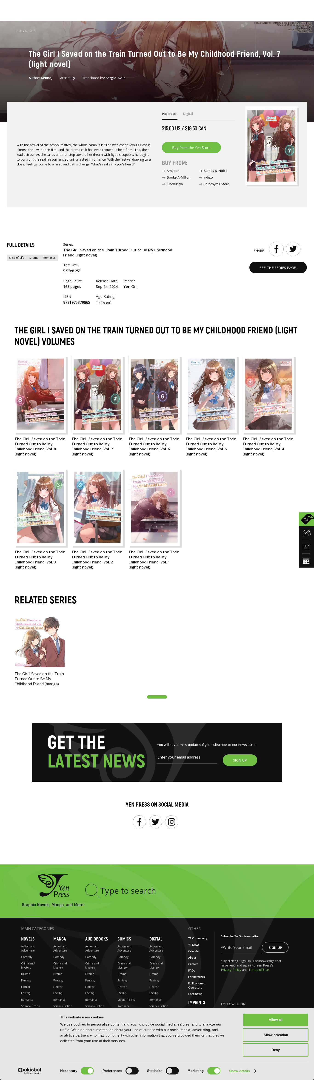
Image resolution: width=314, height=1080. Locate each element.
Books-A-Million (178, 177)
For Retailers (196, 977)
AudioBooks (96, 939)
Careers (193, 964)
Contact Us (195, 994)
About (192, 958)
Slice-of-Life (16, 258)
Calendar (194, 951)
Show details (239, 1071)
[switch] (132, 1070)
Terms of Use (258, 969)
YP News (194, 945)
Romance (49, 258)
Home (18, 31)
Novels (30, 31)
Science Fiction (30, 1006)
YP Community (197, 938)
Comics (124, 939)
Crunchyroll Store (216, 184)
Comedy (26, 957)
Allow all (276, 1020)
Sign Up (275, 947)
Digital (155, 939)
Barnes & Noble (215, 170)
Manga (59, 939)
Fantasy (26, 980)
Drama (33, 258)
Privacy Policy (231, 969)
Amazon (173, 170)
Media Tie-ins (126, 1000)
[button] (157, 697)
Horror (25, 987)
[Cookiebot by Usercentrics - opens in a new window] (30, 1071)
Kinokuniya (175, 184)
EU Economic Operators (196, 985)
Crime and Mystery (28, 965)
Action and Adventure (28, 948)
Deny (275, 1050)
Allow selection (275, 1035)
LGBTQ (25, 993)
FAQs (191, 970)
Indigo (208, 177)
